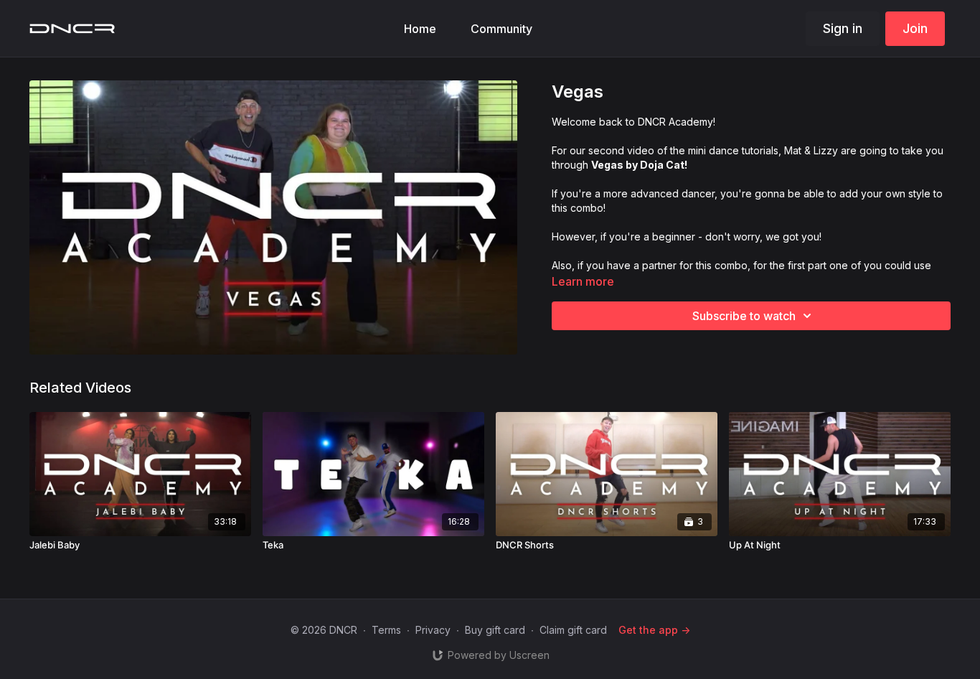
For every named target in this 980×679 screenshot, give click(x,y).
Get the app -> (654, 630)
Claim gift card (573, 630)
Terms (386, 630)
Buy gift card (495, 630)
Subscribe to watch (744, 316)
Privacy (433, 630)
